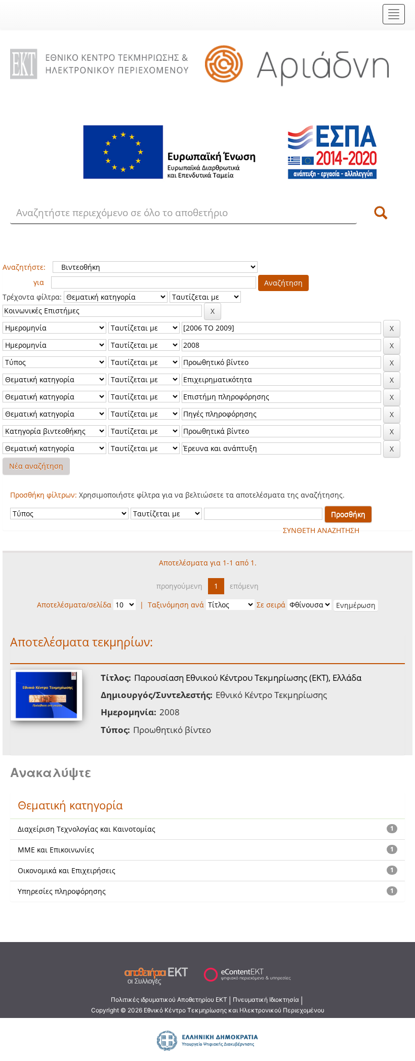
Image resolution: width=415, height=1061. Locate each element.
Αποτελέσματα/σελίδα (74, 604)
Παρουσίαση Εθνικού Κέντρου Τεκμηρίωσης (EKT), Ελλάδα (247, 677)
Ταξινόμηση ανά (176, 604)
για (38, 282)
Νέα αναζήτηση (36, 466)
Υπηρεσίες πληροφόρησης (62, 891)
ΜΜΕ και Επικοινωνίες (56, 849)
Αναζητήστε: (24, 267)
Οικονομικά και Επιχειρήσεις (66, 870)
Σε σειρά (271, 604)
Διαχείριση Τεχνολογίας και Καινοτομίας (86, 829)
